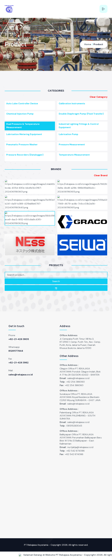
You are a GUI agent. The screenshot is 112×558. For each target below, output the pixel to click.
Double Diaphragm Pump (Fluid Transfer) (81, 113)
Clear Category (98, 96)
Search (56, 281)
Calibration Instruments (72, 103)
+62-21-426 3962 (18, 362)
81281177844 (15, 350)
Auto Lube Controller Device (22, 103)
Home (87, 44)
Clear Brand (100, 175)
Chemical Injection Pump (20, 113)
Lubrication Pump (68, 134)
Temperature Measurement (74, 154)
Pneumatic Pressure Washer (22, 144)
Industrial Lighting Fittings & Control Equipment (79, 126)
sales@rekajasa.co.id (20, 374)
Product (98, 44)
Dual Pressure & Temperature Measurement (23, 126)
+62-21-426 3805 (18, 339)
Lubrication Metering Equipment (24, 134)
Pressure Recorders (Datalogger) (24, 154)
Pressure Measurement (72, 144)
